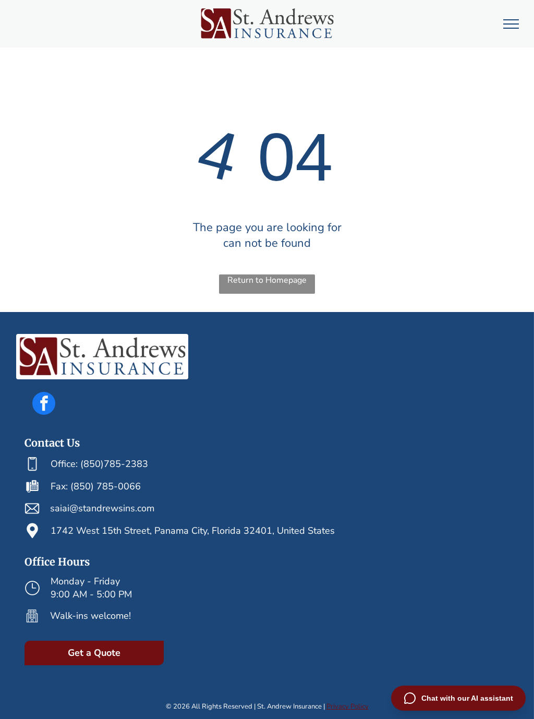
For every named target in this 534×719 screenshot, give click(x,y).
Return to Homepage (267, 280)
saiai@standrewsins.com (102, 508)
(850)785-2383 (114, 464)
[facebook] (43, 404)
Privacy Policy (347, 706)
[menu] (511, 24)
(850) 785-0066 (105, 486)
